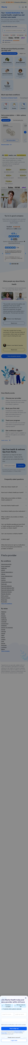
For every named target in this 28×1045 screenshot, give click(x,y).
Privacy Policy (4, 1032)
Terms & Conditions (18, 1031)
